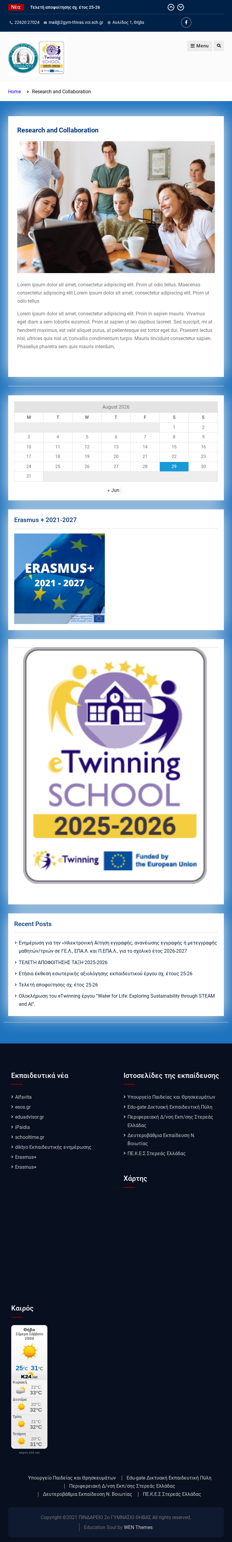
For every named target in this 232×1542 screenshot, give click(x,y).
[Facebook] (186, 22)
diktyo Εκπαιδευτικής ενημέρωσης (53, 1147)
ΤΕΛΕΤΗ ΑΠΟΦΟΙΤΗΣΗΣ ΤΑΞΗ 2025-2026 (63, 962)
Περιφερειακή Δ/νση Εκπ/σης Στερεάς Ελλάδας (122, 1486)
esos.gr (23, 1107)
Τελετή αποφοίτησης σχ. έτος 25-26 (65, 7)
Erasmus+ (26, 1157)
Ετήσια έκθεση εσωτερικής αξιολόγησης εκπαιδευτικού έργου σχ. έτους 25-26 (105, 973)
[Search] (219, 46)
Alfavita (23, 1097)
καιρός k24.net (29, 1452)
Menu (202, 46)
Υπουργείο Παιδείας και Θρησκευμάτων (171, 1097)
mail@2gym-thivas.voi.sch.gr (76, 22)
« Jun (113, 490)
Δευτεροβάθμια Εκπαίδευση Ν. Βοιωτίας (87, 1494)
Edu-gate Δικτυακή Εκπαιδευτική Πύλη (169, 1107)
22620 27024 (27, 22)
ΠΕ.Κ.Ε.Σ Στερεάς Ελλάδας (156, 1153)
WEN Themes (138, 1527)
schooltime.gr (29, 1137)
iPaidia (22, 1127)
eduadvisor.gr (29, 1117)
